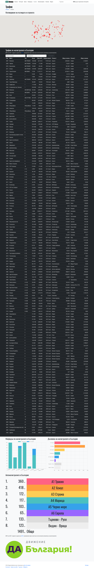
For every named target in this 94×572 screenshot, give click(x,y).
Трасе (25, 1)
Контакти (8, 567)
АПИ (22, 52)
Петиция (21, 1)
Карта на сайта (14, 567)
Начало (16, 1)
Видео (51, 1)
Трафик (35, 1)
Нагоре (86, 565)
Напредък (30, 1)
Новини (47, 1)
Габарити (25, 567)
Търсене (20, 567)
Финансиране (41, 1)
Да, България (27, 565)
